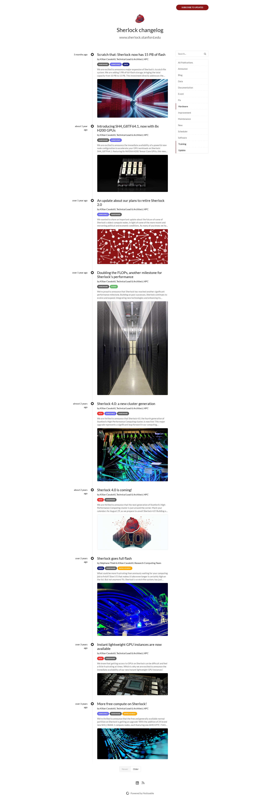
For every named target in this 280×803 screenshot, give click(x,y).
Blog (180, 75)
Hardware (183, 106)
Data (180, 81)
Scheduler (183, 131)
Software (182, 137)
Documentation (185, 87)
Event (181, 94)
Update (182, 150)
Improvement (184, 112)
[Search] (205, 54)
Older (136, 769)
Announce (183, 68)
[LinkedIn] (139, 782)
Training (182, 144)
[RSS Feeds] (143, 782)
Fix (179, 100)
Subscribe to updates (192, 7)
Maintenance (184, 119)
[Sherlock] (140, 19)
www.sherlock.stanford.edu (140, 37)
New (180, 125)
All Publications (185, 62)
